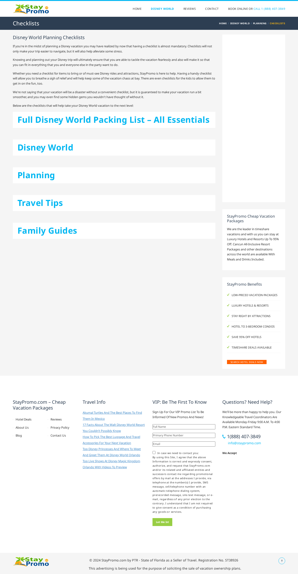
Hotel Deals (23, 419)
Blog (19, 435)
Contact (212, 9)
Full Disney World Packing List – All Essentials (113, 119)
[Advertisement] (254, 119)
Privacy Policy (60, 427)
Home (137, 9)
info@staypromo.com (244, 443)
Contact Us (58, 435)
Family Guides (47, 230)
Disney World (162, 9)
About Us (22, 427)
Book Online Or (256, 9)
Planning (260, 23)
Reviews (189, 9)
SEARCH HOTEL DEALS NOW (246, 362)
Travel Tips (40, 202)
